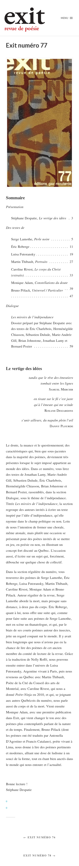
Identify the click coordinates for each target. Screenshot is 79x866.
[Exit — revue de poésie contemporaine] (39, 19)
